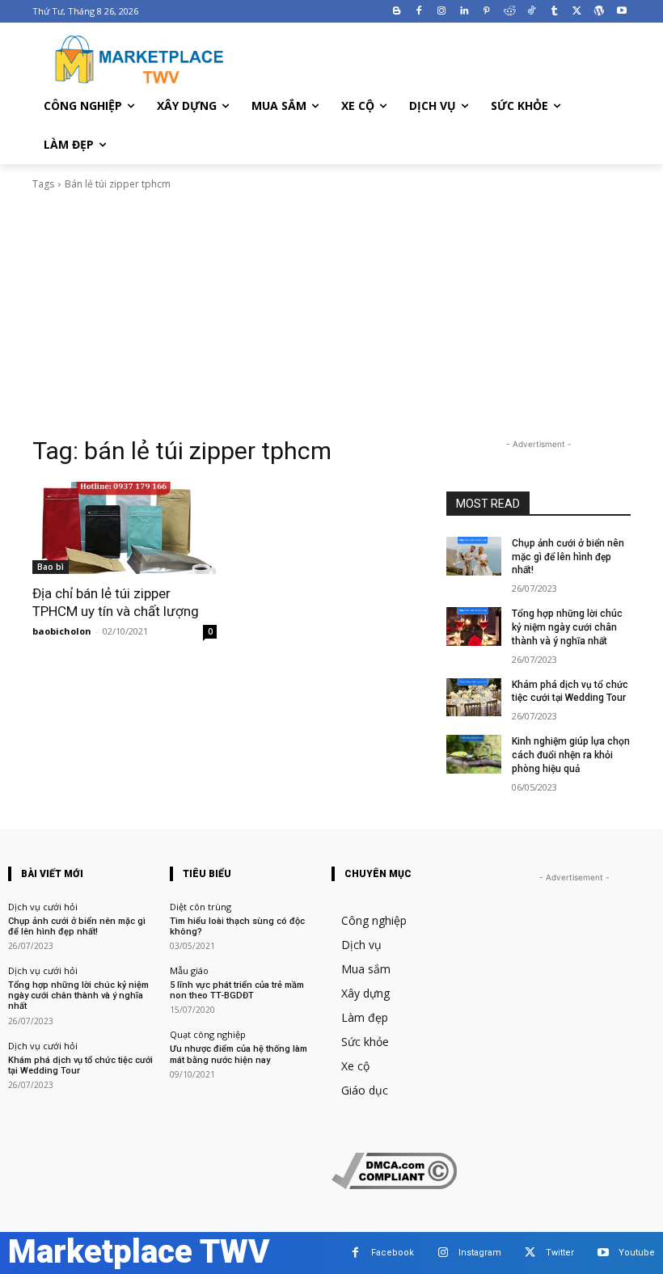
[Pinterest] (486, 11)
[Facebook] (419, 11)
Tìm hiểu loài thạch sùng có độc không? (237, 926)
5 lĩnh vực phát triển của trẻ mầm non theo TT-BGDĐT (237, 990)
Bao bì (50, 566)
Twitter (560, 1252)
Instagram (479, 1252)
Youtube (637, 1252)
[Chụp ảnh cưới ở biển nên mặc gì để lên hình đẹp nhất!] (473, 556)
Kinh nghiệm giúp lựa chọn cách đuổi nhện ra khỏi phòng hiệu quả (571, 755)
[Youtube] (621, 11)
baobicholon (61, 631)
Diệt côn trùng (200, 906)
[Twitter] (577, 11)
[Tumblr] (554, 11)
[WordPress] (598, 11)
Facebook (392, 1252)
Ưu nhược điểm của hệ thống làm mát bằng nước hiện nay (238, 1054)
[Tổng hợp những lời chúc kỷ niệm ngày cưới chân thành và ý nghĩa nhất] (473, 626)
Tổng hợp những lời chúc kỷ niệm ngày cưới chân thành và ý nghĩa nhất (567, 627)
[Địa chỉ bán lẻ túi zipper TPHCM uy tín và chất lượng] (124, 528)
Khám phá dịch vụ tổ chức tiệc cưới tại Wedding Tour (570, 691)
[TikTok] (531, 11)
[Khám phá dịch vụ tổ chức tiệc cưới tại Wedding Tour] (473, 697)
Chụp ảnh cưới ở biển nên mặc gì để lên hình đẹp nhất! (568, 557)
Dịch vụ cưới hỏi (43, 906)
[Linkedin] (464, 11)
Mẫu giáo (189, 970)
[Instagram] (442, 11)
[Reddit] (509, 11)
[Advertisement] (331, 313)
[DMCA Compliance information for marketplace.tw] (394, 1185)
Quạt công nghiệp (208, 1034)
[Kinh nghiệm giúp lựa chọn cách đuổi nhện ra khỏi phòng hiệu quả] (473, 754)
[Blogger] (396, 11)
